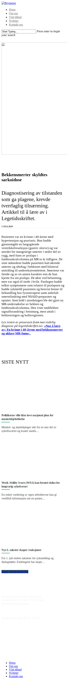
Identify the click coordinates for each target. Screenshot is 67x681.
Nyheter (13, 20)
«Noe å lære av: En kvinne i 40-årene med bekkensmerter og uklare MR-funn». (32, 329)
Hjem (12, 9)
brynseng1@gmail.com (15, 603)
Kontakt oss (16, 24)
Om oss (13, 13)
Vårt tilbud (15, 17)
